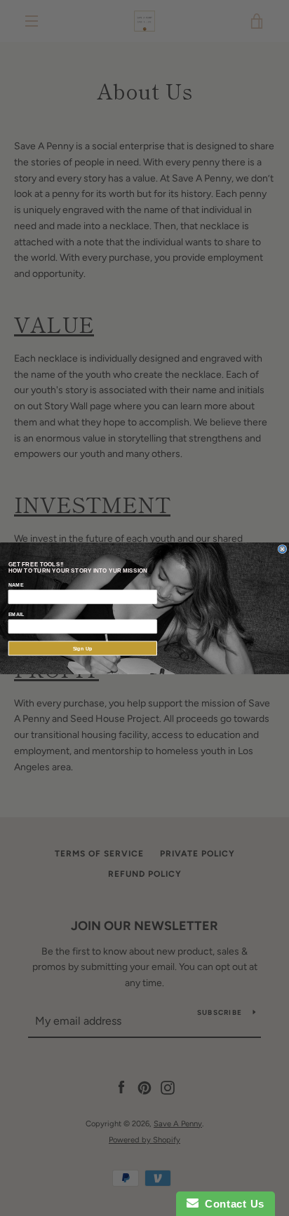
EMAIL (16, 614)
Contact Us (231, 1204)
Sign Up (83, 647)
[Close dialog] (282, 549)
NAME (16, 584)
